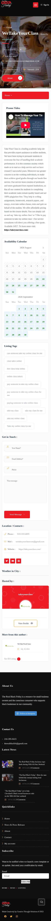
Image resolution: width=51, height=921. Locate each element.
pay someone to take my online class (22, 384)
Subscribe (25, 881)
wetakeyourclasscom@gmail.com (22, 61)
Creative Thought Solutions (27, 912)
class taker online (14, 361)
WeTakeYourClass (24, 644)
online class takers (15, 376)
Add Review (12, 69)
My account (9, 843)
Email (4, 871)
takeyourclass (7, 39)
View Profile (23, 623)
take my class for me (34, 411)
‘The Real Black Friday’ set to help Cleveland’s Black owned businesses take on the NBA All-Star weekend (19, 793)
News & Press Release (14, 825)
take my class (12, 411)
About (7, 831)
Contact (8, 837)
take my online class (15, 418)
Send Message (16, 514)
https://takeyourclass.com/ (30, 549)
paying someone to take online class (22, 403)
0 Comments (35, 768)
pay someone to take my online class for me (24, 393)
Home (7, 95)
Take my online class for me (19, 426)
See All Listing (10, 659)
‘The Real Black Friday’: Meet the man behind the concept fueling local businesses (33, 777)
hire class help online (16, 369)
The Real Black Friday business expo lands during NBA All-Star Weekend (32, 763)
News (12, 888)
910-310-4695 (10, 56)
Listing (22, 888)
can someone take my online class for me (24, 353)
